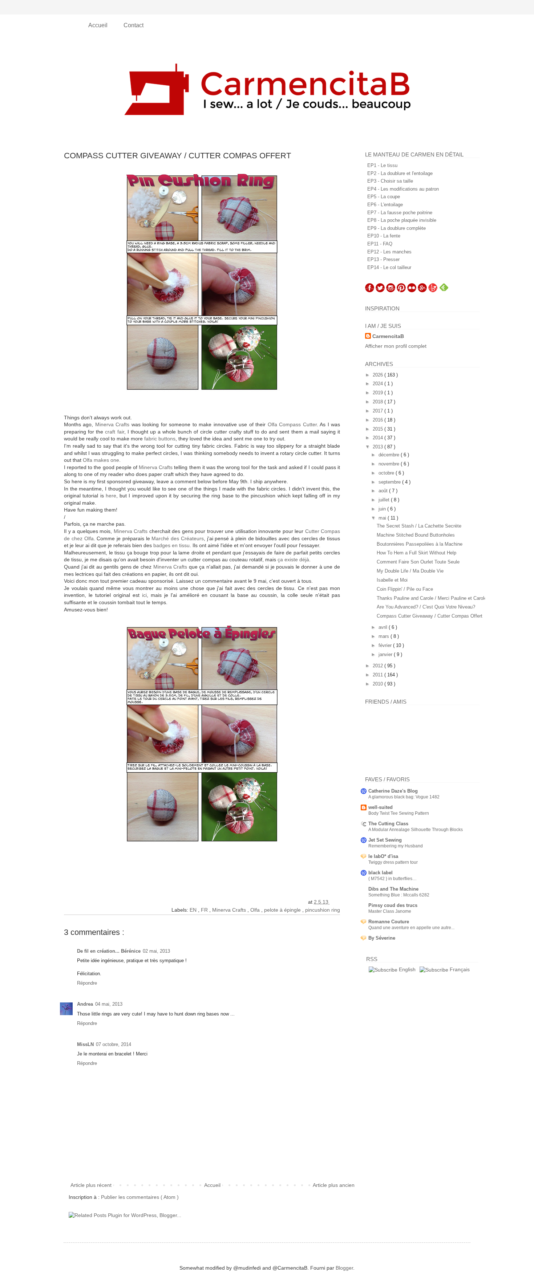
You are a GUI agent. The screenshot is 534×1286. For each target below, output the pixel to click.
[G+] (422, 290)
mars (385, 636)
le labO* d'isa (383, 856)
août (384, 490)
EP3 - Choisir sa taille (390, 181)
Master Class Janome (389, 911)
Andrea (85, 1004)
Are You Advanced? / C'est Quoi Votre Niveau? (426, 607)
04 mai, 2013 (108, 1004)
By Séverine (381, 938)
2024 (378, 383)
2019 (378, 392)
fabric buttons (159, 438)
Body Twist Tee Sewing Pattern (398, 813)
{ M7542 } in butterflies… (392, 878)
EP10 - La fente (383, 236)
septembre (390, 482)
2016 (378, 420)
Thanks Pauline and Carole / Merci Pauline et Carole (432, 598)
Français (459, 969)
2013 (378, 446)
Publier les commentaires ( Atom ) (140, 1197)
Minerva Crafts (112, 424)
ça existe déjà (293, 559)
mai (383, 518)
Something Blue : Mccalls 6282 (398, 895)
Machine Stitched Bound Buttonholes (416, 535)
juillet (385, 499)
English (406, 969)
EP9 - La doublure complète (396, 228)
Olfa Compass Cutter (292, 424)
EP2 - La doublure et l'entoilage (400, 173)
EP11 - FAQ (379, 244)
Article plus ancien (334, 1185)
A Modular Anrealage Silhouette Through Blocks (415, 829)
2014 (378, 437)
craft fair (114, 432)
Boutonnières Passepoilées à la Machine (419, 544)
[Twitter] (380, 290)
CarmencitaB (388, 336)
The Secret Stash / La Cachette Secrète (419, 526)
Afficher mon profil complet (395, 346)
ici (144, 595)
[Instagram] (390, 290)
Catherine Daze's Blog (393, 791)
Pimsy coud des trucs (392, 905)
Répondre (87, 983)
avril (384, 627)
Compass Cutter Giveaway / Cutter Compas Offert (429, 616)
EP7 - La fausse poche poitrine (399, 212)
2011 (378, 674)
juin (383, 509)
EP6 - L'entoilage (385, 204)
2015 (378, 429)
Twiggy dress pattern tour (393, 862)
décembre (390, 454)
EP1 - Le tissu (382, 165)
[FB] (369, 290)
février (386, 645)
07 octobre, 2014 (113, 1044)
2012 (378, 665)
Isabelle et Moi (392, 580)
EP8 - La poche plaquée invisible (401, 220)
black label (380, 872)
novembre (390, 464)
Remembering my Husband (395, 845)
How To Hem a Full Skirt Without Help (416, 552)
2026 (378, 375)
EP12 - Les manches (389, 252)
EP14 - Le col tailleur (389, 267)
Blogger (344, 1268)
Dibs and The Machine (393, 889)
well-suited (380, 807)
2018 (378, 401)
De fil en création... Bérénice (109, 951)
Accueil (98, 25)
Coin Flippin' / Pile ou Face (405, 589)
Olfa (255, 910)
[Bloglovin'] (432, 290)
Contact (133, 25)
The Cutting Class (388, 823)
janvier (386, 654)
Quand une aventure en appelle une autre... (411, 927)
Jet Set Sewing (385, 840)
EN (194, 910)
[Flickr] (411, 290)
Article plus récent (91, 1185)
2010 (378, 684)
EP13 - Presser (383, 259)
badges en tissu (171, 545)
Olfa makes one (101, 460)
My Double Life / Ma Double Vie (410, 571)
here (111, 495)
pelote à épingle (283, 910)
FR (205, 910)
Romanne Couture (388, 921)
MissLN (85, 1044)
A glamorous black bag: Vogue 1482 (404, 796)
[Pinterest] (401, 290)
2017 (378, 411)
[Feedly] (444, 290)
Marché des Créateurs (177, 538)
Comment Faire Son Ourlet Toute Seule (418, 562)
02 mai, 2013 (156, 951)
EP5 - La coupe (383, 196)
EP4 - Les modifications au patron (403, 189)
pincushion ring (322, 910)
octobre (387, 473)
